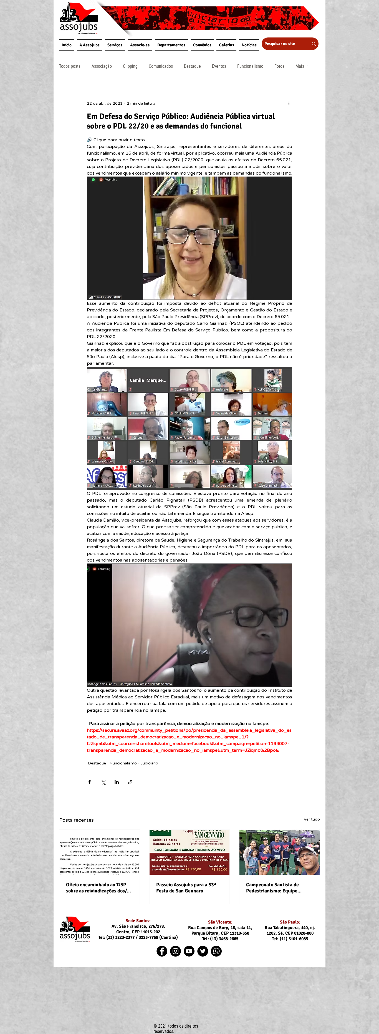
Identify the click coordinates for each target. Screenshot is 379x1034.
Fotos (279, 66)
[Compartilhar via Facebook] (89, 782)
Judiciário (149, 763)
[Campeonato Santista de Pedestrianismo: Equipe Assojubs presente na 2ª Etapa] (279, 852)
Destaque (192, 66)
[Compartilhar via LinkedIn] (116, 782)
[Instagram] (175, 951)
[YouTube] (189, 951)
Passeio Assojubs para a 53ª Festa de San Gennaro (186, 888)
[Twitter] (202, 951)
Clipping (130, 66)
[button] (89, 45)
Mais (299, 66)
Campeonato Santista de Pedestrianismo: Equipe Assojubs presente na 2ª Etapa (279, 888)
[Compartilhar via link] (130, 782)
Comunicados (161, 66)
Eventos (219, 66)
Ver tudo (312, 819)
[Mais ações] (288, 103)
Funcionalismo (250, 66)
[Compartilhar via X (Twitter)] (103, 782)
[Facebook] (161, 951)
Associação (102, 66)
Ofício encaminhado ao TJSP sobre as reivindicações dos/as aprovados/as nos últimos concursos (98, 888)
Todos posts (69, 66)
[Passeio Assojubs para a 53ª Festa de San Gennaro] (190, 852)
